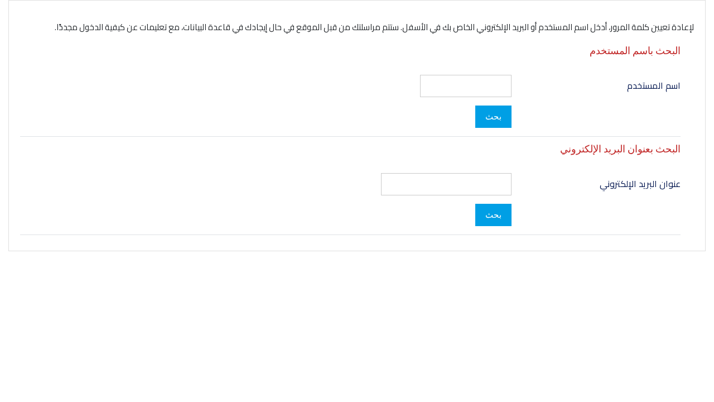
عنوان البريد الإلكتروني (640, 184)
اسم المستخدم (654, 86)
